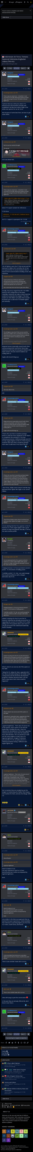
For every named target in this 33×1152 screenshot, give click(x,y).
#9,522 (29, 138)
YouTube (4, 1053)
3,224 (28, 815)
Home (10, 1107)
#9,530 (29, 552)
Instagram (5, 1055)
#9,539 (29, 985)
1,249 (28, 544)
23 (25, 236)
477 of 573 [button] (16, 68)
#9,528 (29, 468)
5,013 (28, 236)
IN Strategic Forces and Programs (13, 1073)
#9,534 (29, 767)
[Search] (27, 2)
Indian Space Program (17, 1069)
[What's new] (24, 2)
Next (22, 68)
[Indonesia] (3, 57)
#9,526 (29, 382)
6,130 (28, 80)
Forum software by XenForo (13, 1145)
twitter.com (27, 817)
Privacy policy (26, 1105)
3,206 (28, 842)
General (7, 1085)
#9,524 (29, 244)
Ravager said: (7, 604)
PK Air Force (8, 1093)
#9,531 (29, 600)
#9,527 (29, 414)
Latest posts (6, 1060)
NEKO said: (6, 905)
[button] (2, 2)
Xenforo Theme (8, 1148)
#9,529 (29, 512)
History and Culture (10, 1082)
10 (25, 80)
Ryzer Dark (9, 1103)
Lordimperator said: (9, 142)
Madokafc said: (8, 708)
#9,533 (29, 704)
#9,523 (29, 182)
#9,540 (29, 1028)
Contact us (6, 1105)
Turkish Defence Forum (10, 1079)
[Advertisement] (16, 37)
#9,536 (29, 851)
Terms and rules (16, 1105)
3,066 (28, 173)
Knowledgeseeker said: (10, 92)
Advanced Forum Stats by (14, 1147)
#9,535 (29, 826)
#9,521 (29, 88)
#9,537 (29, 901)
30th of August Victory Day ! (15, 1076)
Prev (10, 68)
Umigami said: (7, 276)
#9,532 (29, 648)
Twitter (4, 1051)
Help (5, 1107)
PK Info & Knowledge (10, 1066)
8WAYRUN (19, 1149)
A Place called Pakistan (13, 1063)
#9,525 (29, 325)
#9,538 (29, 948)
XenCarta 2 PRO (4, 1149)
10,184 (28, 639)
